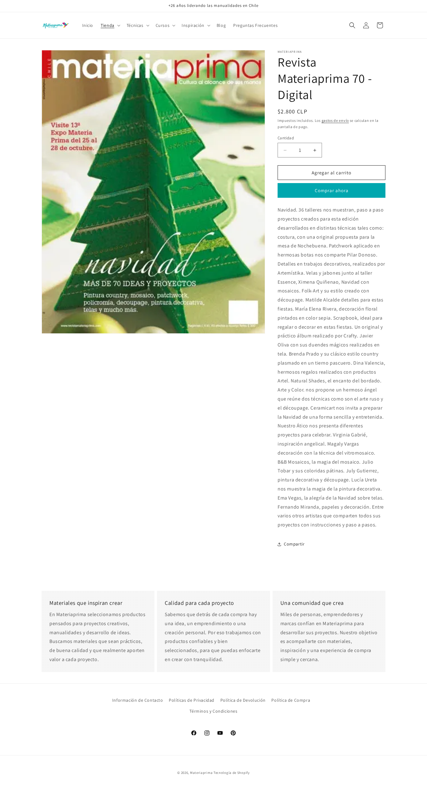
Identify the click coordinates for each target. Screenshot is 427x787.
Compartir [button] (294, 544)
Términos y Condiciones (213, 711)
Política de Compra (290, 700)
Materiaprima (201, 772)
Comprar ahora (332, 190)
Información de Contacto (137, 700)
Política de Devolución (243, 700)
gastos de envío (335, 120)
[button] (110, 25)
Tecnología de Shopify (232, 772)
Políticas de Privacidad (191, 700)
